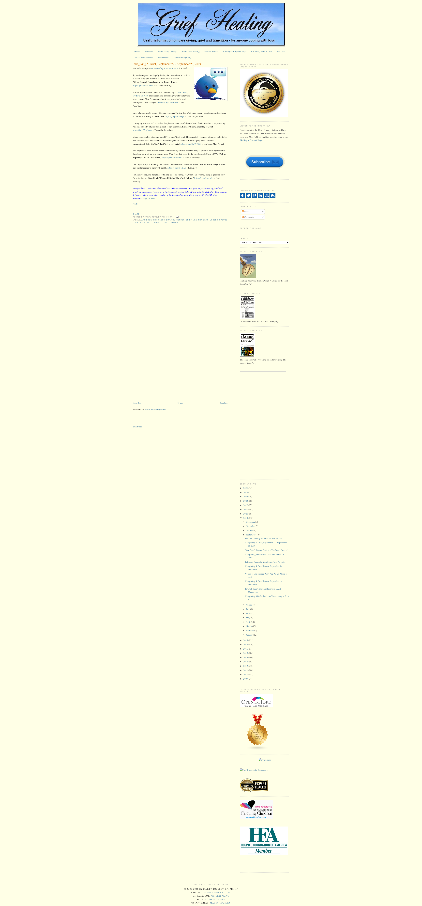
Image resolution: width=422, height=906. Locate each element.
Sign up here (149, 198)
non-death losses (208, 220)
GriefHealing (220, 895)
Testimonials (163, 57)
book (149, 220)
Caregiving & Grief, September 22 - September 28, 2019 (167, 64)
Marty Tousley (220, 902)
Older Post (223, 403)
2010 (245, 674)
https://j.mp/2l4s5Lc (176, 167)
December (250, 521)
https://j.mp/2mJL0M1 (143, 85)
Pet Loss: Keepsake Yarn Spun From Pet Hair (265, 561)
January (249, 634)
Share (136, 214)
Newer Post (137, 403)
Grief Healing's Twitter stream (164, 68)
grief (189, 220)
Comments (249, 217)
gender (180, 220)
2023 (245, 500)
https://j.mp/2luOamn (142, 129)
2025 (245, 492)
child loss (159, 220)
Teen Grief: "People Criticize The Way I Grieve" (266, 550)
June (248, 613)
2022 (245, 505)
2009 (245, 678)
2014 (245, 657)
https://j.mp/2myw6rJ (204, 177)
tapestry (144, 222)
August (249, 604)
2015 (245, 653)
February (250, 630)
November (251, 526)
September (251, 534)
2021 (245, 509)
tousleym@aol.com (217, 892)
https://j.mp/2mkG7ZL (168, 102)
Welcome (148, 51)
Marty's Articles (211, 51)
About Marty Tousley (167, 51)
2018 (245, 640)
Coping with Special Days (234, 51)
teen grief (156, 222)
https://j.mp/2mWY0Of (191, 143)
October (250, 530)
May (248, 617)
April (248, 621)
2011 (245, 670)
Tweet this (137, 426)
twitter (173, 222)
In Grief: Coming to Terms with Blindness (263, 538)
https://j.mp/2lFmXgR (175, 116)
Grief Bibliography (182, 57)
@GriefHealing (215, 899)
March (249, 626)
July (248, 609)
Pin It (135, 203)
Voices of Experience (143, 57)
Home (137, 51)
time (165, 222)
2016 (245, 648)
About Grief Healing (190, 51)
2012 (245, 665)
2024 (245, 496)
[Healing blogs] (257, 749)
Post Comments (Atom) (155, 409)
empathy (170, 220)
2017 (245, 644)
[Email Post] (176, 217)
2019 (245, 517)
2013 (245, 661)
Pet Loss (281, 51)
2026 (245, 487)
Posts (246, 211)
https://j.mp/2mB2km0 (172, 157)
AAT (143, 220)
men (195, 220)
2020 (245, 513)
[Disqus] (180, 272)
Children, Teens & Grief (261, 51)
